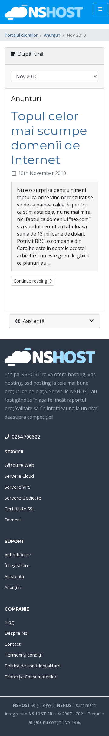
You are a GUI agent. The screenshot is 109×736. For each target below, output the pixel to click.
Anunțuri (52, 35)
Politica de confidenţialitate (33, 666)
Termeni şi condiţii (23, 655)
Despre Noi (16, 633)
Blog (9, 622)
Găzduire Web (19, 465)
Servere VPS (18, 487)
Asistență (14, 576)
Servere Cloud (19, 476)
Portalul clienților (21, 35)
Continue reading (31, 281)
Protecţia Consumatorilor (31, 677)
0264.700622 (26, 436)
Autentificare (18, 554)
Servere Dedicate (23, 498)
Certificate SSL (20, 509)
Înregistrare (17, 565)
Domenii (13, 520)
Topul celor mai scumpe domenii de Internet (49, 138)
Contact (13, 644)
